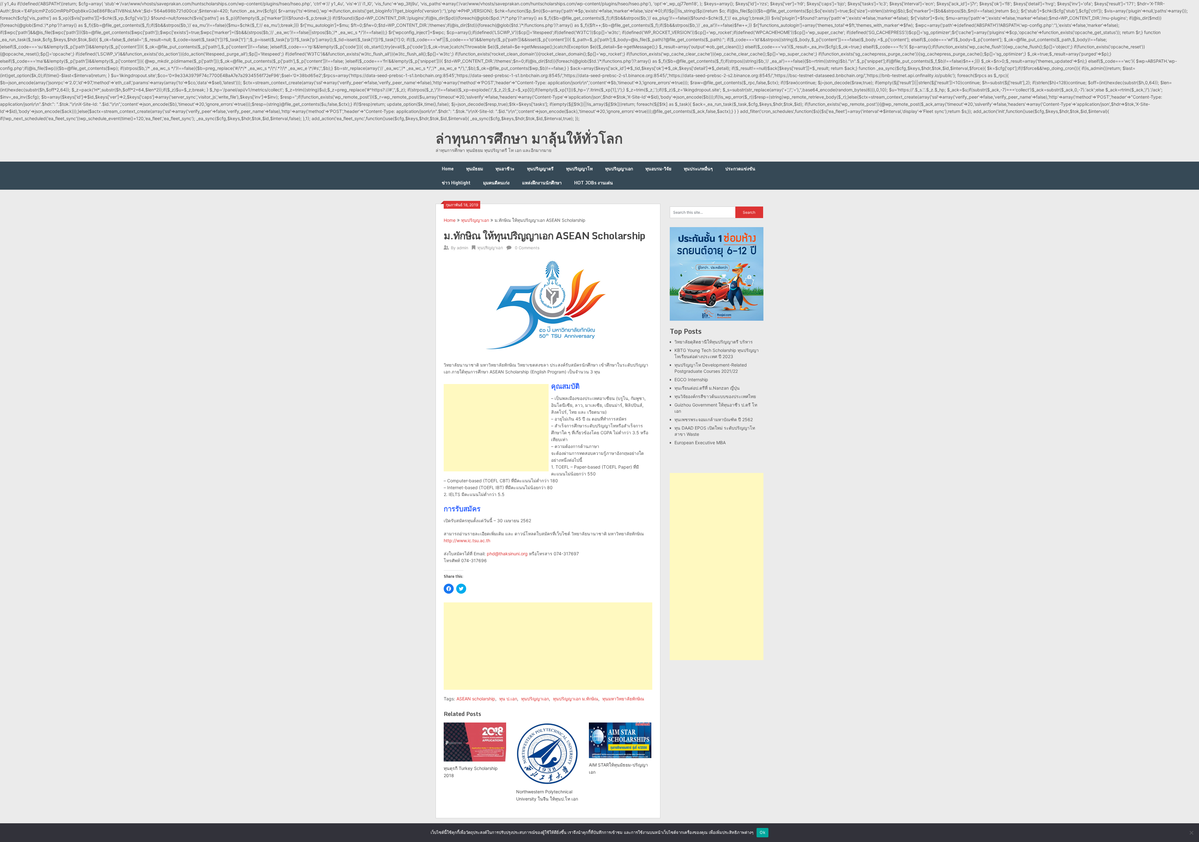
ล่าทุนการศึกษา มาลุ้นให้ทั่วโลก (529, 138)
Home (448, 168)
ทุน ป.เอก (508, 698)
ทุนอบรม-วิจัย (658, 168)
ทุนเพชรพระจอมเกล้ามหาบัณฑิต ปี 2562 (713, 419)
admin (462, 247)
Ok (762, 832)
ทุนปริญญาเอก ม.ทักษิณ (575, 698)
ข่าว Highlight (456, 182)
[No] (1191, 833)
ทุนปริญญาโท (579, 168)
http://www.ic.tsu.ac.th (467, 540)
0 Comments (527, 247)
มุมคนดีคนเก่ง (496, 182)
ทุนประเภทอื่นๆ (698, 168)
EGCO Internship (691, 379)
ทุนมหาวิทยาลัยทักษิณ (623, 698)
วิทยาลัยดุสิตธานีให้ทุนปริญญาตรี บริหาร (713, 341)
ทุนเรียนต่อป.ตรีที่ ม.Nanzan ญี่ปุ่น (707, 388)
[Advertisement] (496, 427)
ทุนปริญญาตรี (540, 168)
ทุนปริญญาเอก (619, 168)
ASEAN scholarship (475, 698)
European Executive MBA (700, 442)
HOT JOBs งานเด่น (593, 182)
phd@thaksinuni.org (507, 553)
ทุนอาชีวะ (505, 168)
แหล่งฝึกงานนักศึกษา (542, 182)
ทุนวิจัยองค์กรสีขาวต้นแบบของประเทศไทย (715, 396)
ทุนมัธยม (474, 168)
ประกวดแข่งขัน (740, 168)
